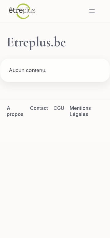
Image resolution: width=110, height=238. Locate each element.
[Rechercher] (77, 11)
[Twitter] (47, 128)
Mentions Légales (80, 111)
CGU (58, 108)
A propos (15, 111)
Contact (39, 108)
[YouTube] (77, 128)
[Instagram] (62, 128)
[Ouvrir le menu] (92, 11)
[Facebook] (33, 128)
